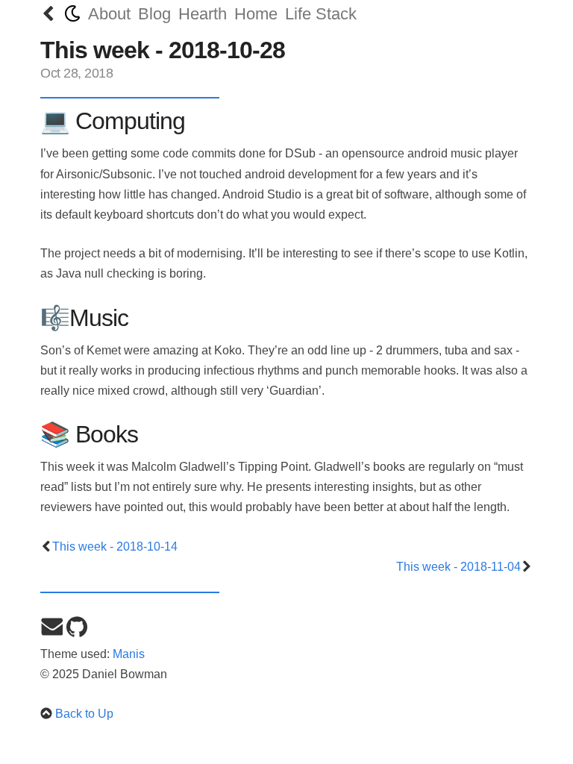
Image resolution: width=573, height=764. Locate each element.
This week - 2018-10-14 (115, 546)
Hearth (202, 13)
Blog (154, 13)
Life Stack (321, 13)
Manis (129, 654)
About (109, 13)
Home (256, 13)
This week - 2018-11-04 (458, 566)
